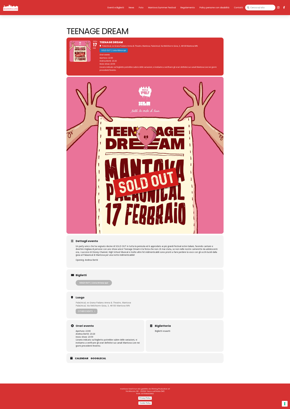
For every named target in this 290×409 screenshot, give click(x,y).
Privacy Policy (145, 398)
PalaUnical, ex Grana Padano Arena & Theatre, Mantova (103, 302)
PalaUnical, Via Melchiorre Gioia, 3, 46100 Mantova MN (103, 305)
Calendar (81, 358)
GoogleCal (98, 358)
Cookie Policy (145, 403)
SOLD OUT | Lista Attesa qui (93, 282)
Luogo (80, 297)
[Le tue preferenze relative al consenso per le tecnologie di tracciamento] (285, 404)
